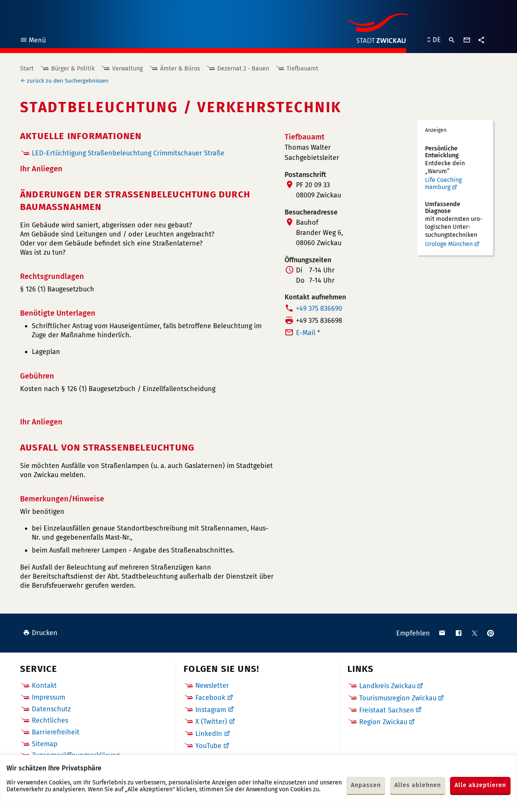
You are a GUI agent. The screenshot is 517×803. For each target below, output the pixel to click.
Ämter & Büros (180, 68)
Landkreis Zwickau (387, 686)
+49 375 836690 (319, 308)
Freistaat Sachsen (386, 710)
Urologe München (449, 243)
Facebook (210, 697)
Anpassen (366, 785)
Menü (33, 41)
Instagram (210, 710)
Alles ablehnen (417, 785)
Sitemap (45, 744)
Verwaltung (127, 68)
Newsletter (212, 685)
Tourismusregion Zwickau (397, 698)
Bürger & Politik (73, 68)
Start (27, 68)
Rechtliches (50, 720)
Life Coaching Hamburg (443, 184)
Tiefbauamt (302, 68)
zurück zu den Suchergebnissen (68, 80)
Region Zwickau (383, 722)
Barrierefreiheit (55, 732)
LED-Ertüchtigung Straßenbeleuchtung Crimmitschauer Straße (128, 153)
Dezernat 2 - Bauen (243, 68)
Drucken (45, 633)
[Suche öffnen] (451, 40)
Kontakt (44, 685)
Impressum (48, 697)
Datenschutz (51, 709)
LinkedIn (208, 733)
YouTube (208, 746)
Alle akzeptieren (480, 785)
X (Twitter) (211, 721)
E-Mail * (308, 333)
